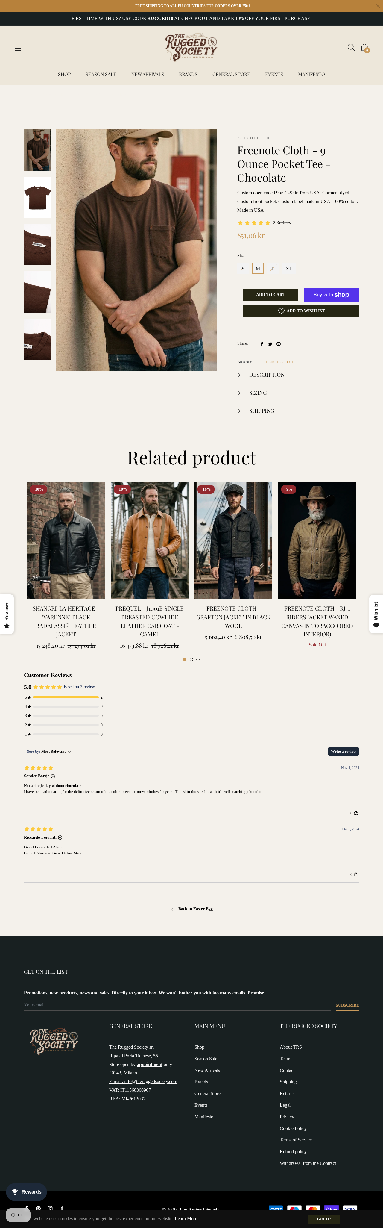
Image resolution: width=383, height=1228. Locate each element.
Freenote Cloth (253, 138)
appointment (149, 1064)
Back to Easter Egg (195, 909)
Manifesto (203, 1116)
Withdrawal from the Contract (308, 1163)
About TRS (291, 1047)
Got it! (324, 1219)
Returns (287, 1093)
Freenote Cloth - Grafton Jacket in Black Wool (233, 616)
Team (285, 1058)
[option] (66, 572)
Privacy (287, 1116)
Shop (199, 1047)
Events (200, 1105)
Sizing (257, 392)
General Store (207, 1093)
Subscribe (347, 1005)
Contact (287, 1070)
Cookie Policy (293, 1128)
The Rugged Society (199, 1209)
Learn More (186, 1218)
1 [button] (184, 659)
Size (240, 255)
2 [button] (191, 659)
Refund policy (293, 1151)
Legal (285, 1105)
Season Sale (205, 1058)
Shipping (261, 410)
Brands (201, 1081)
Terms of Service (296, 1139)
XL (289, 268)
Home (30, 95)
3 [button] (198, 659)
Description (266, 374)
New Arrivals (207, 1070)
